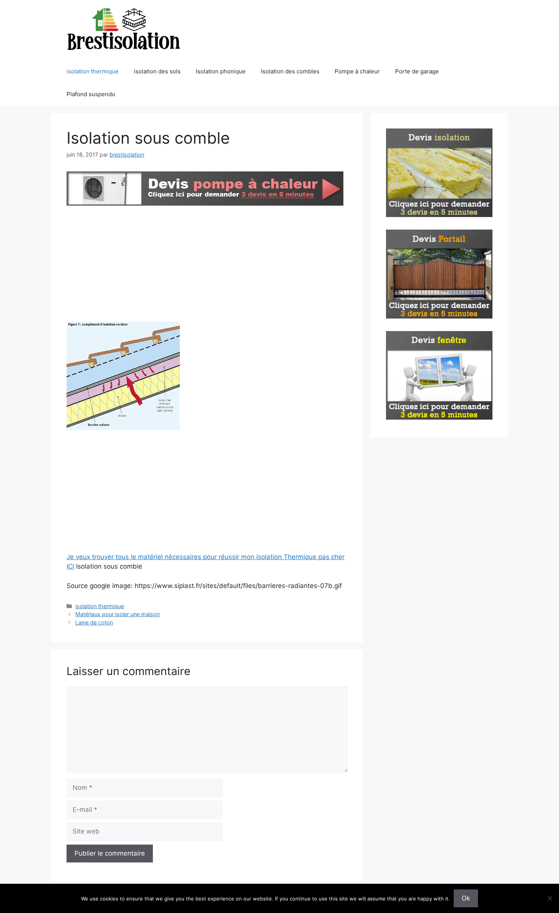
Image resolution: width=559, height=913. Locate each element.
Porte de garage (417, 71)
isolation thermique (93, 71)
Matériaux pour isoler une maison (117, 614)
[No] (549, 898)
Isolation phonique (221, 71)
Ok (466, 898)
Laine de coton (94, 622)
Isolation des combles (290, 71)
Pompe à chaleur (357, 71)
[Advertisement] (207, 265)
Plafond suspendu (91, 94)
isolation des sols (157, 71)
